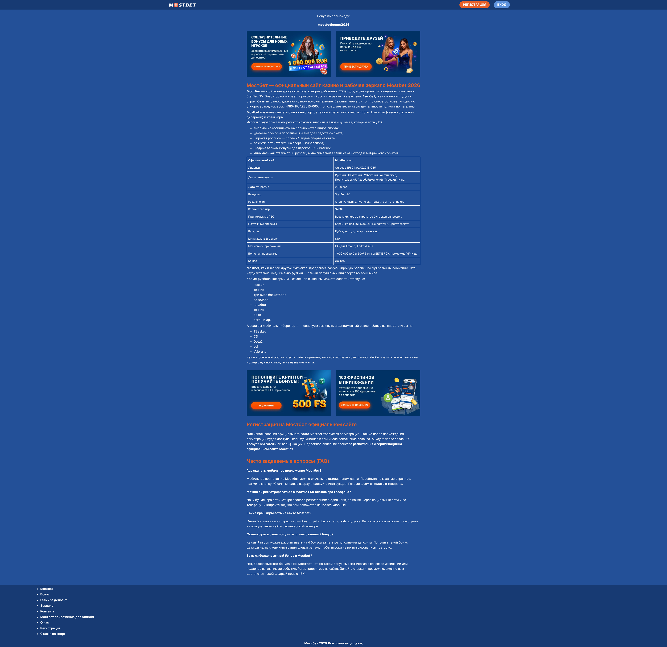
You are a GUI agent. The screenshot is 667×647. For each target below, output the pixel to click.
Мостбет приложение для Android (67, 617)
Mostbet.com (344, 160)
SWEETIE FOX (380, 253)
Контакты (47, 611)
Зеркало (46, 605)
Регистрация (50, 628)
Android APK (365, 246)
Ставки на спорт (52, 634)
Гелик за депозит (53, 600)
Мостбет (311, 643)
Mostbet (46, 589)
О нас (44, 622)
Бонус (45, 594)
